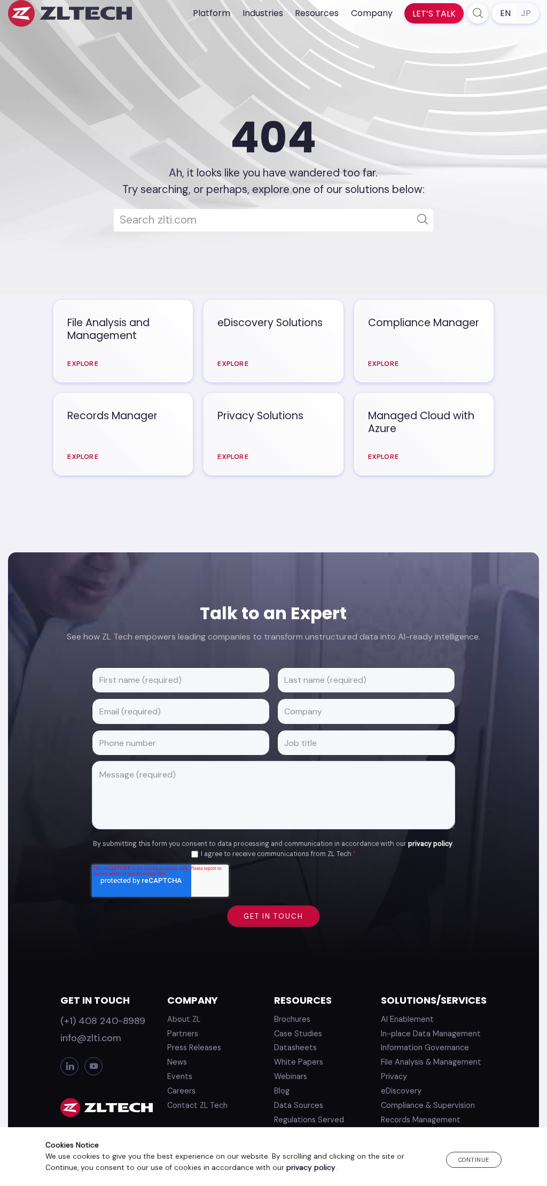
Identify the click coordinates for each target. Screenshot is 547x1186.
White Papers (298, 1062)
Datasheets (295, 1047)
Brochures (292, 1019)
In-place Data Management (431, 1033)
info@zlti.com (90, 1037)
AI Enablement (407, 1019)
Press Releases (194, 1047)
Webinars (290, 1076)
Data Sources (298, 1105)
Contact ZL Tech (197, 1105)
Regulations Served (309, 1120)
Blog (282, 1091)
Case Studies (298, 1033)
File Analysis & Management (431, 1062)
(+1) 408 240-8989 (102, 1020)
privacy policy (430, 844)
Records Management (420, 1120)
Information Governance (425, 1047)
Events (179, 1076)
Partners (182, 1033)
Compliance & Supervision (428, 1105)
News (177, 1062)
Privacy (394, 1076)
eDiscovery (401, 1091)
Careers (181, 1091)
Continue (473, 1160)
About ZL (183, 1019)
